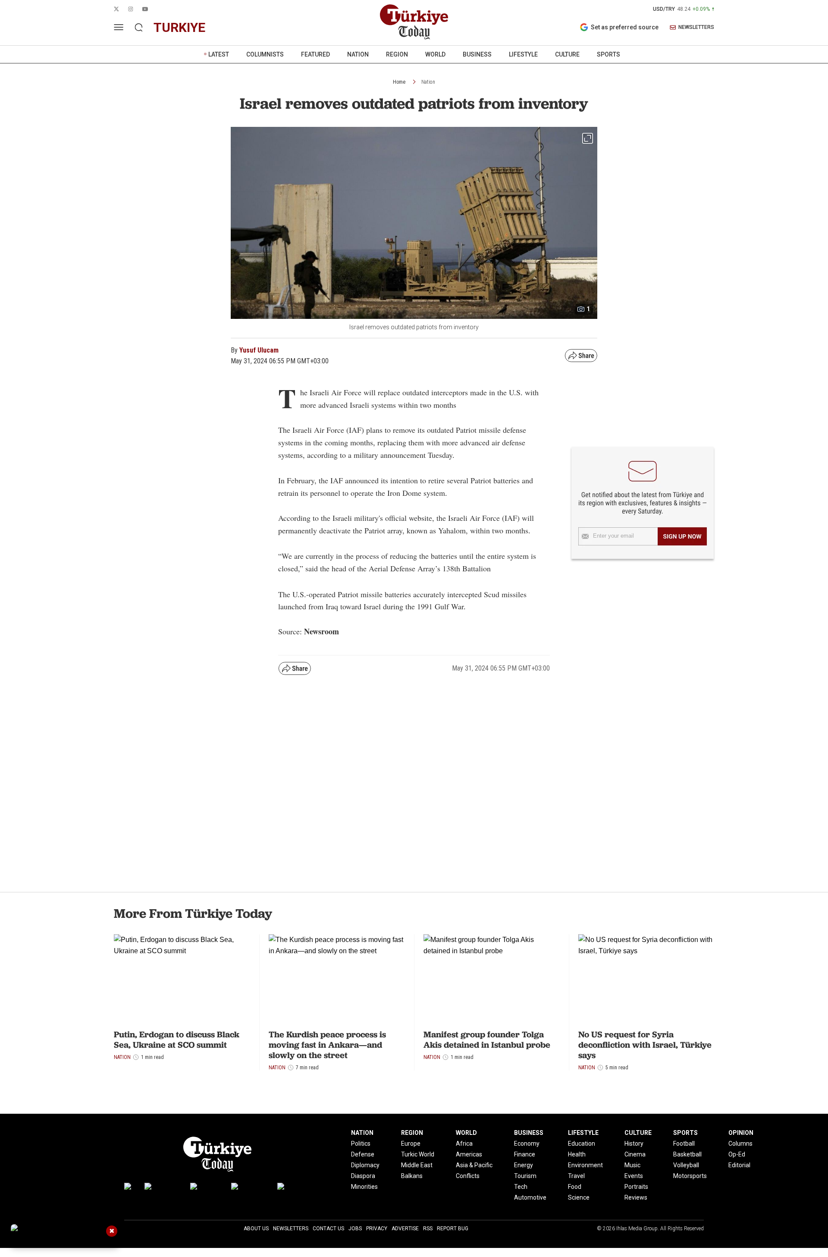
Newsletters (290, 1228)
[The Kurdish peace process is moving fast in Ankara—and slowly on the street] (337, 979)
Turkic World (417, 1154)
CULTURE (567, 54)
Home (399, 82)
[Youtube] (206, 1188)
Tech (520, 1187)
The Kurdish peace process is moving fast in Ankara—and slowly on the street (327, 1044)
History (633, 1143)
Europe (410, 1143)
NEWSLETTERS (696, 27)
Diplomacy (365, 1165)
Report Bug (452, 1228)
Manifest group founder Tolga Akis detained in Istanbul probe (486, 1039)
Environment (585, 1165)
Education (581, 1143)
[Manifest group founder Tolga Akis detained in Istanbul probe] (491, 979)
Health (577, 1154)
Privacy (376, 1228)
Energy (523, 1165)
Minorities (364, 1187)
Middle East (417, 1165)
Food (574, 1187)
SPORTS (608, 54)
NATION (358, 54)
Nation (428, 82)
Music (632, 1165)
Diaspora (363, 1176)
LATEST (218, 54)
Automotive (530, 1197)
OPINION (740, 1133)
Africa (464, 1143)
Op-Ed (736, 1154)
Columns (740, 1143)
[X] (130, 1188)
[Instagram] (163, 1188)
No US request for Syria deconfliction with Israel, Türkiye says (645, 1044)
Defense (362, 1154)
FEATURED (315, 54)
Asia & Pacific (474, 1165)
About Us (256, 1228)
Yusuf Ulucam (259, 350)
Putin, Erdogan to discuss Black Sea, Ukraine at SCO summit (176, 1039)
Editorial (739, 1165)
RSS (428, 1228)
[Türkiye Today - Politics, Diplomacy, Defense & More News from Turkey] (414, 22)
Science (579, 1197)
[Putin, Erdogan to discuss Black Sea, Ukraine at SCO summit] (182, 979)
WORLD (435, 54)
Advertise (405, 1228)
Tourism (525, 1176)
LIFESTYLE (523, 54)
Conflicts (468, 1176)
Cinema (635, 1154)
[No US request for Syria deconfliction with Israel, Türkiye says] (646, 979)
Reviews (635, 1197)
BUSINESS (477, 54)
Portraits (636, 1187)
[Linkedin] (293, 1188)
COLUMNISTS (265, 54)
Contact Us (328, 1228)
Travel (576, 1176)
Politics (360, 1143)
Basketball (687, 1154)
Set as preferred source (625, 27)
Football (684, 1143)
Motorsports (690, 1176)
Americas (469, 1154)
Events (633, 1176)
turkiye (179, 27)
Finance (524, 1154)
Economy (526, 1143)
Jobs (355, 1228)
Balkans (412, 1176)
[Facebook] (250, 1188)
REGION (397, 54)
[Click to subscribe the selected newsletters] (682, 536)
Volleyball (686, 1165)
